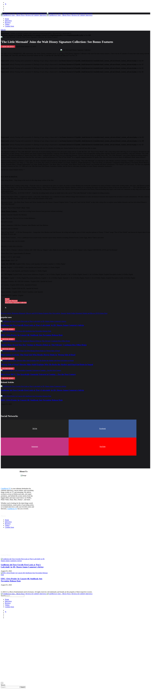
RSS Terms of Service (12, 540)
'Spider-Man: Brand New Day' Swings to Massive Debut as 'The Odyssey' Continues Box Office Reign (44, 345)
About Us (8, 546)
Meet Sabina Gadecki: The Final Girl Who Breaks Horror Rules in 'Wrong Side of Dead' (38, 355)
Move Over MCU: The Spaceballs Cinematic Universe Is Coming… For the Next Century (38, 374)
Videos (7, 24)
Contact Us (8, 548)
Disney (7, 299)
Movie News (7, 329)
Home (7, 19)
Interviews (8, 20)
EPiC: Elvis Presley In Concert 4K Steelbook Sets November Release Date (32, 335)
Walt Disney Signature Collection (16, 302)
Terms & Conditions (11, 538)
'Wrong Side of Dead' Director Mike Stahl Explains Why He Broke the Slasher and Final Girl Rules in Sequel (47, 364)
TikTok (34, 428)
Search (3, 596)
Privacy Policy (9, 542)
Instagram (35, 446)
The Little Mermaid (11, 301)
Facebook (102, 428)
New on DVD (8, 46)
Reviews (8, 22)
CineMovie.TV (6, 488)
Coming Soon (9, 26)
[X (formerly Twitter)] (5, 308)
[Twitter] (5, 4)
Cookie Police (9, 544)
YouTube (102, 446)
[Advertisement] (62, 104)
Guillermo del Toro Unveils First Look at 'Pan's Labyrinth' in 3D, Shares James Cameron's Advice (42, 325)
